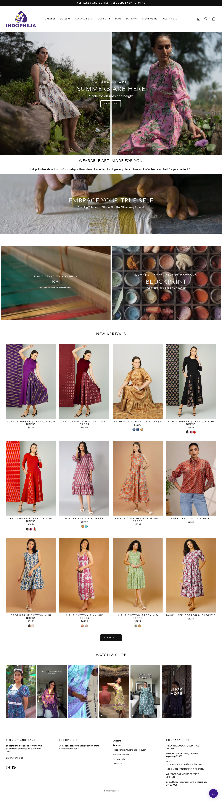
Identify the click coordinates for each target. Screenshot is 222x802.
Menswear (149, 18)
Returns (117, 745)
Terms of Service (121, 754)
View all (111, 637)
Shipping (117, 740)
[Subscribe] (45, 758)
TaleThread (169, 18)
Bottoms (131, 18)
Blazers (65, 18)
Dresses (50, 18)
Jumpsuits (103, 18)
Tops (118, 18)
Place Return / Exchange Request (129, 749)
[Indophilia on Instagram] (8, 767)
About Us (117, 763)
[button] (213, 793)
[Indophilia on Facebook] (14, 767)
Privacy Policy (120, 758)
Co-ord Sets (83, 18)
